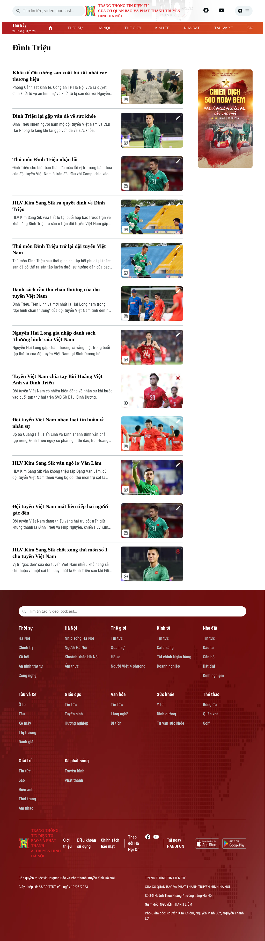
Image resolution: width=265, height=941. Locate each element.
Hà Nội (24, 638)
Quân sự (118, 647)
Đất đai (209, 666)
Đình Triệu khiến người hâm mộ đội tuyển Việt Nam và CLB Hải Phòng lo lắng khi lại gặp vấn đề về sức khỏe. (61, 127)
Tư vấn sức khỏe (170, 723)
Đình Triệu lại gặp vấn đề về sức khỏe (54, 116)
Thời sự (26, 628)
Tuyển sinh (74, 713)
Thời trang (27, 798)
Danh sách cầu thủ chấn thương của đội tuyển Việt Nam (56, 293)
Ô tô (22, 704)
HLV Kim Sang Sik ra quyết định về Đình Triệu (58, 206)
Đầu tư (208, 647)
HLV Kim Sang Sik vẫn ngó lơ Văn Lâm (56, 463)
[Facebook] (206, 10)
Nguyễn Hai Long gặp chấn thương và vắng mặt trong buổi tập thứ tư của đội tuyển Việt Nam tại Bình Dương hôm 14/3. (61, 351)
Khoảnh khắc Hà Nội (82, 656)
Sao (22, 780)
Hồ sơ (115, 656)
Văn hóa (118, 694)
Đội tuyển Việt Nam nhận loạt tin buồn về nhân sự (58, 423)
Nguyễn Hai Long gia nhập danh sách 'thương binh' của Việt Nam (53, 336)
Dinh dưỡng (166, 713)
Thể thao (211, 694)
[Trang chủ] (50, 27)
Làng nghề (119, 713)
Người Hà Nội (76, 647)
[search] (18, 10)
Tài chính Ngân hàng (174, 656)
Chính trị (26, 647)
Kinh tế (163, 628)
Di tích (116, 723)
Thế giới (118, 628)
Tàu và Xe (27, 694)
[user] (244, 11)
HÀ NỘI (104, 28)
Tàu (22, 713)
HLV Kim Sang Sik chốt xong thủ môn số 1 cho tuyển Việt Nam (60, 553)
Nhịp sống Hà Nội (79, 638)
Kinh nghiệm (213, 675)
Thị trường (27, 732)
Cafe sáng (165, 647)
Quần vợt (210, 713)
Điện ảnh (26, 789)
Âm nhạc (26, 808)
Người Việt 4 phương (128, 666)
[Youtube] (221, 10)
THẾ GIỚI (132, 28)
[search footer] (24, 611)
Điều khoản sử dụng (86, 843)
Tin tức (117, 638)
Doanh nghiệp (168, 666)
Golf (206, 723)
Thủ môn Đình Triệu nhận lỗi (45, 159)
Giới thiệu (67, 843)
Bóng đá (210, 704)
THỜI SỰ (75, 28)
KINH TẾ (162, 28)
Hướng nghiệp (76, 723)
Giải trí (25, 760)
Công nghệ (27, 675)
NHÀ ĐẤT (192, 28)
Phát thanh (74, 780)
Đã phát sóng (77, 760)
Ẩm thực (72, 666)
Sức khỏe (165, 694)
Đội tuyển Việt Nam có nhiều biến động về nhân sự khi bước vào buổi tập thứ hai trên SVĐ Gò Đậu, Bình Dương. (62, 394)
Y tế (160, 704)
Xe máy (25, 723)
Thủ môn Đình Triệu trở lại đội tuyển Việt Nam (59, 249)
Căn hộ (209, 656)
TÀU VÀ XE (223, 28)
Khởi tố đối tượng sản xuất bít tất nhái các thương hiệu (59, 76)
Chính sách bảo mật (110, 843)
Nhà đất (210, 628)
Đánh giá (26, 741)
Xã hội (24, 656)
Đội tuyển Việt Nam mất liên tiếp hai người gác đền (60, 509)
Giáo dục (73, 694)
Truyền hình (74, 771)
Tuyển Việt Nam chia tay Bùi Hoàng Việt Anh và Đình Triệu (57, 379)
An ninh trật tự (31, 666)
